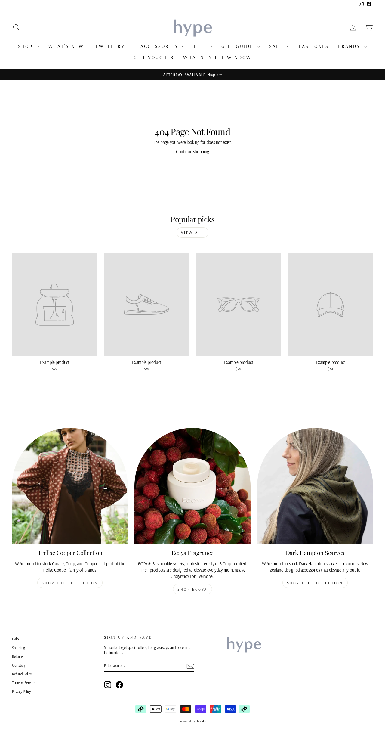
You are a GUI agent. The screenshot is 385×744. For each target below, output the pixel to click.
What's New (66, 46)
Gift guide (238, 46)
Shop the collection (70, 583)
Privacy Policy (21, 691)
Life (201, 46)
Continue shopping (192, 151)
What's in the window (217, 57)
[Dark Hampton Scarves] (315, 486)
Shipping (18, 647)
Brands (350, 46)
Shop (26, 46)
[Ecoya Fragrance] (192, 486)
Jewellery (110, 46)
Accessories (160, 46)
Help (15, 639)
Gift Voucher (154, 57)
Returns (17, 656)
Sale (277, 46)
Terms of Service (23, 682)
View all (192, 232)
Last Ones (314, 46)
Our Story (19, 665)
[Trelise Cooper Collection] (70, 486)
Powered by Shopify (192, 721)
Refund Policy (22, 673)
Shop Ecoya (192, 589)
